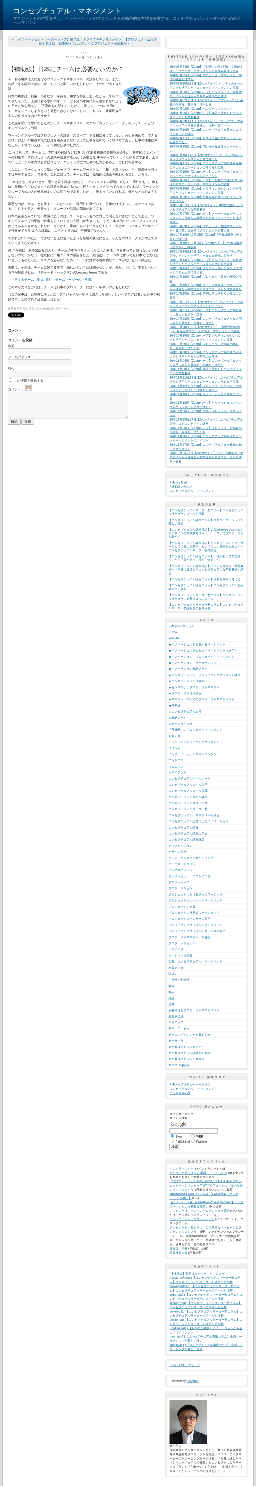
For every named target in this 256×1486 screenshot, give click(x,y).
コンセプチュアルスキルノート (189, 778)
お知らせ (174, 736)
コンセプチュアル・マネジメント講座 (194, 815)
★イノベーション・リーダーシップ (192, 662)
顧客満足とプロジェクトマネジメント (194, 1010)
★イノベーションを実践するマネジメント (197, 644)
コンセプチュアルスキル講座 (188, 797)
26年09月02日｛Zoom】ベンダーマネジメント (201, 108)
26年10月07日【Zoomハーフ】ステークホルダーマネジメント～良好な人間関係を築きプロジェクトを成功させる (206, 218)
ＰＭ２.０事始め (179, 1065)
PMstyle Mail (178, 482)
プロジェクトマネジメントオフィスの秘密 (197, 931)
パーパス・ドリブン (182, 864)
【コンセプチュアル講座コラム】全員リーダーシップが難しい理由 (206, 521)
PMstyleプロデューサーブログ (190, 1084)
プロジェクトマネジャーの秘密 (189, 937)
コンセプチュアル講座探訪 (186, 839)
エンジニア (176, 760)
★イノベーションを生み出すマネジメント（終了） (203, 650)
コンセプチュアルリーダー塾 (188, 809)
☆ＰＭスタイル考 (180, 724)
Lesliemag (177, 1320)
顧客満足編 (176, 1016)
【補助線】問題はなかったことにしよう (197, 1274)
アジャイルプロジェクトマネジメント (194, 742)
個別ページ (63, 308)
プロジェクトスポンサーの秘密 (189, 918)
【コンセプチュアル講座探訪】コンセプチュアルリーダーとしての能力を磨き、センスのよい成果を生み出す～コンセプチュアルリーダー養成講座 (206, 546)
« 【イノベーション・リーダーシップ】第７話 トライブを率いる (60, 39)
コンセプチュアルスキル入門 (188, 784)
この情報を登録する (28, 380)
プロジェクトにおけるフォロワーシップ (195, 894)
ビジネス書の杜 (180, 1093)
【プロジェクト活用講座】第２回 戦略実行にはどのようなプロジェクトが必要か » (98, 41)
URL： (13, 368)
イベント (174, 748)
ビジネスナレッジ (180, 870)
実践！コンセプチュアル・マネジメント (195, 961)
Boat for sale (178, 1328)
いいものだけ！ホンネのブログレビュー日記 (200, 1210)
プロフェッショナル (182, 943)
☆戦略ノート (177, 718)
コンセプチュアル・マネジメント (67, 11)
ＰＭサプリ (176, 1040)
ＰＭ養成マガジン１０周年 (186, 1059)
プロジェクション (180, 888)
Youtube (174, 638)
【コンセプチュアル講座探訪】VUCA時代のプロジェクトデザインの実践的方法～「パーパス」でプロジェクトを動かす (206, 533)
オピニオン (176, 766)
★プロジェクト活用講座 (185, 693)
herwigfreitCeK (180, 1286)
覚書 (171, 986)
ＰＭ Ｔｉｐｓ (179, 1028)
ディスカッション (180, 846)
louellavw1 (177, 1345)
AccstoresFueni (180, 1278)
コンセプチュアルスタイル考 (188, 803)
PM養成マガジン (181, 486)
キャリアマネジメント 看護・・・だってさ (198, 1173)
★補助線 (48, 308)
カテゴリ (206, 620)
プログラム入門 (179, 882)
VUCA (172, 632)
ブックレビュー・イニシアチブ (189, 876)
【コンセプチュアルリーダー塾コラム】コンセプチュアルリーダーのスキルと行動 (206, 512)
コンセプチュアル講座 (183, 827)
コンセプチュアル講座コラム (188, 833)
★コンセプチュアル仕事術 (186, 681)
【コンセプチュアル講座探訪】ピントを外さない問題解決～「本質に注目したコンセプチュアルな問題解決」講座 (206, 569)
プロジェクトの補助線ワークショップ (194, 912)
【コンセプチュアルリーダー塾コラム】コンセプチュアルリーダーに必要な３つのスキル (206, 596)
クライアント (177, 772)
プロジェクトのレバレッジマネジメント (195, 900)
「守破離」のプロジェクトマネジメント (195, 730)
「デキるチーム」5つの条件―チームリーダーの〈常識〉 (51, 280)
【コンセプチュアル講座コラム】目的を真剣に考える (204, 579)
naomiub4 (176, 1336)
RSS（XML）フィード (185, 1365)
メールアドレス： (21, 357)
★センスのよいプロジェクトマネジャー (195, 687)
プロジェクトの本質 (182, 906)
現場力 (173, 974)
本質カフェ (176, 968)
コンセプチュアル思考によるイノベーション (198, 821)
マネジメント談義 (180, 955)
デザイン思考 (177, 852)
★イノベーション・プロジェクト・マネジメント (201, 656)
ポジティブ (176, 949)
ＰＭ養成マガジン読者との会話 (189, 1053)
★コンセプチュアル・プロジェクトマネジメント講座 (204, 675)
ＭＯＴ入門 (176, 1022)
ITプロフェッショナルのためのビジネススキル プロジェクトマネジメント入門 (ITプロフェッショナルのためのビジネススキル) (206, 1186)
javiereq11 (177, 1311)
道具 (171, 1004)
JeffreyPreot (178, 1303)
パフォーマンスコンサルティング (191, 858)
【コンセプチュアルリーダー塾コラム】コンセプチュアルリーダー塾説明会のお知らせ (206, 606)
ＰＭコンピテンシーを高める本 (189, 1034)
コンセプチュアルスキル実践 (188, 790)
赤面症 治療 (179, 1248)
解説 (171, 992)
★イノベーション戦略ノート (188, 668)
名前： (13, 346)
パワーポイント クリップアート (192, 1219)
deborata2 (177, 1294)
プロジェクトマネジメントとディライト (195, 925)
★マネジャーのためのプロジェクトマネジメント (201, 699)
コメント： (16, 389)
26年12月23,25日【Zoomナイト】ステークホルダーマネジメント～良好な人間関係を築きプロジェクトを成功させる (206, 457)
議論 (171, 998)
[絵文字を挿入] (28, 389)
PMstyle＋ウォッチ (181, 626)
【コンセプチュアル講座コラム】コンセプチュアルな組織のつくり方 (206, 587)
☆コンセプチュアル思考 (185, 711)
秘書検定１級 (179, 1252)
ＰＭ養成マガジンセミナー (186, 1047)
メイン (117, 39)
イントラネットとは (183, 1168)
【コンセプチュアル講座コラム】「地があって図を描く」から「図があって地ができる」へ (204, 558)
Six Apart (192, 1381)
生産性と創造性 (179, 980)
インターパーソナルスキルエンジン (192, 754)
